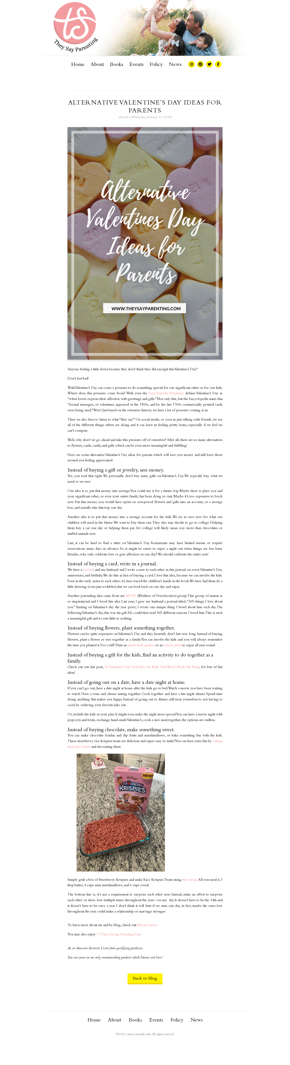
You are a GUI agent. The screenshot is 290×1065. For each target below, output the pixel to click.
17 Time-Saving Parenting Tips (119, 934)
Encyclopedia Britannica (166, 393)
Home (78, 64)
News (175, 64)
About (97, 64)
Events (136, 64)
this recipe (189, 880)
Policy (156, 64)
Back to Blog (145, 978)
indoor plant (172, 645)
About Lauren (147, 925)
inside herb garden (141, 645)
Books (116, 64)
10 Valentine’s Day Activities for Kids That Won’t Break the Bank (151, 667)
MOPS (131, 596)
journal (88, 570)
